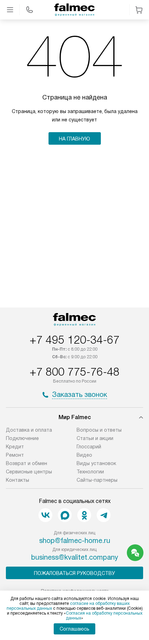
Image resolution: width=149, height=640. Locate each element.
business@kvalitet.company (74, 557)
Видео (84, 455)
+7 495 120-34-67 (74, 339)
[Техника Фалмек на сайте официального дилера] (74, 10)
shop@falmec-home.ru (74, 540)
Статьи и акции (95, 438)
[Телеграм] (104, 515)
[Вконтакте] (45, 515)
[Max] (65, 515)
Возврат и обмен (26, 463)
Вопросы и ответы (99, 430)
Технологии (90, 471)
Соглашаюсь (74, 629)
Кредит (15, 446)
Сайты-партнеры (97, 480)
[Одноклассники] (84, 515)
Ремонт (15, 455)
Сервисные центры (29, 471)
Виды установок (96, 463)
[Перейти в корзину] (139, 10)
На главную (74, 139)
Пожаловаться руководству (74, 573)
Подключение (22, 438)
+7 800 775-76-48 (74, 371)
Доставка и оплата (29, 430)
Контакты (17, 480)
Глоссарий (89, 446)
